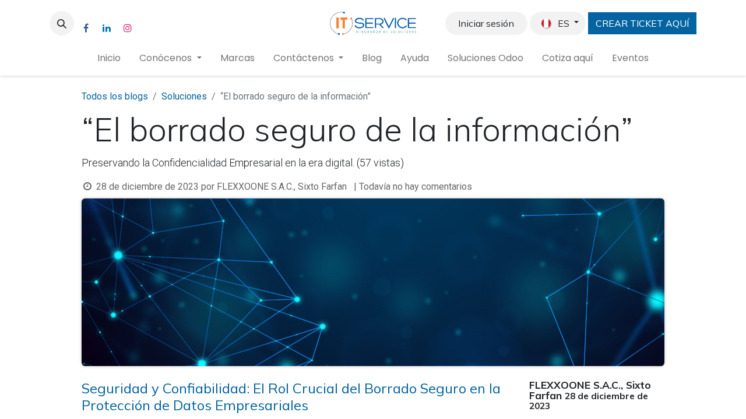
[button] (62, 23)
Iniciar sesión (486, 23)
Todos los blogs (115, 96)
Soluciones (184, 96)
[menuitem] (109, 58)
